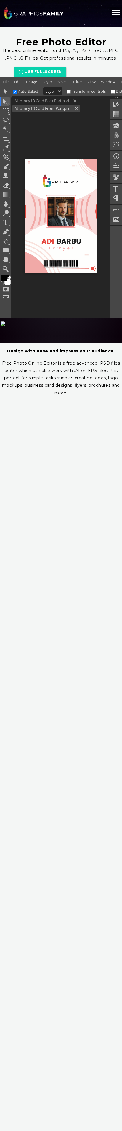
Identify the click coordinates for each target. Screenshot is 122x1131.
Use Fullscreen (42, 71)
